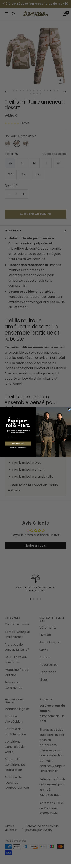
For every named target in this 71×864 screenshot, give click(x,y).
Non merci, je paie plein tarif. (18, 447)
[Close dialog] (69, 409)
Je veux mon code (17, 444)
